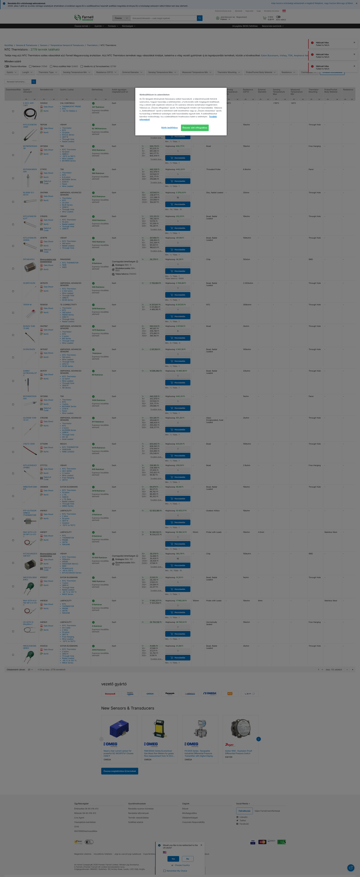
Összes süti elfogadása (195, 128)
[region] (181, 111)
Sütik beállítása (169, 127)
